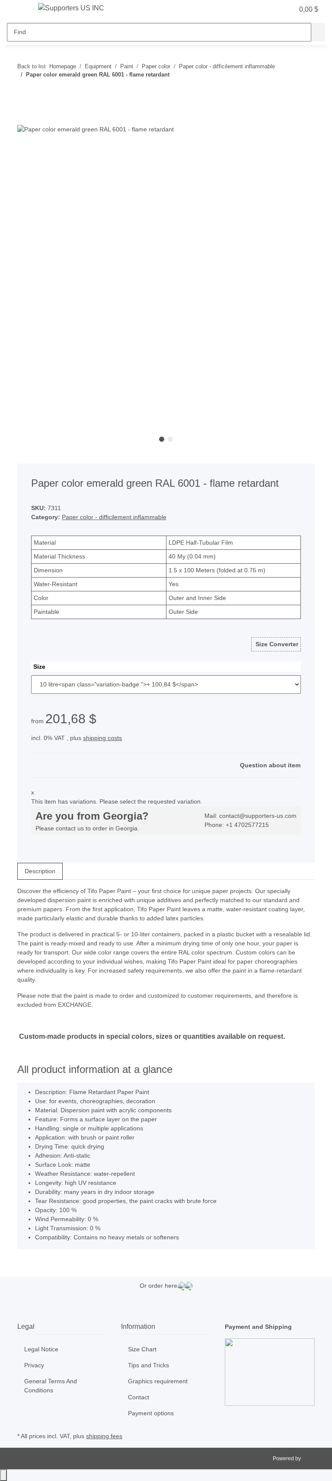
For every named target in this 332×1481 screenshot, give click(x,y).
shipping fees (104, 1436)
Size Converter (276, 644)
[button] (270, 9)
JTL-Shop (313, 1458)
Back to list (31, 66)
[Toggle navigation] (18, 10)
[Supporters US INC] (71, 8)
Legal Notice (41, 1349)
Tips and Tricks (148, 1365)
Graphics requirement (158, 1381)
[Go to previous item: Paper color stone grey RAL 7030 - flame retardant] (24, 92)
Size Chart (142, 1349)
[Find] (318, 32)
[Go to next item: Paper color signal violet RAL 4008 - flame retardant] (40, 92)
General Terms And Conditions (50, 1386)
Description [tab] (40, 871)
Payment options (151, 1413)
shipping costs (102, 737)
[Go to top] (3, 1475)
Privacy (34, 1365)
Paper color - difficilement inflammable (114, 517)
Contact (138, 1397)
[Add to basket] (24, 119)
